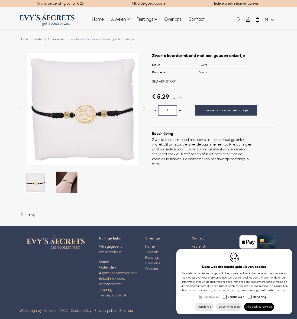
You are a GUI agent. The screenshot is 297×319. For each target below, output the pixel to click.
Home (98, 19)
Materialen (107, 267)
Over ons (172, 19)
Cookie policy (81, 310)
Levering (105, 289)
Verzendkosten (111, 284)
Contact (196, 19)
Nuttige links (110, 238)
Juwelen (118, 19)
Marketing (259, 297)
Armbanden (56, 39)
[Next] (144, 109)
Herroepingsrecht (112, 295)
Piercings (145, 19)
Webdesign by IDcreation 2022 (44, 310)
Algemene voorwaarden (118, 273)
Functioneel (212, 297)
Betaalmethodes (112, 278)
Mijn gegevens (110, 246)
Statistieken (236, 297)
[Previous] (20, 109)
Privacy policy (105, 310)
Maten (104, 261)
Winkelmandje (110, 252)
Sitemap (152, 238)
